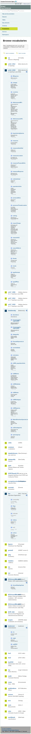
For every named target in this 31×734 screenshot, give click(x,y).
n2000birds (15, 373)
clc (13, 632)
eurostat (11, 487)
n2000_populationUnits (15, 363)
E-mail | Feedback (6, 728)
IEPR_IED (11, 612)
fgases (10, 544)
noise (10, 682)
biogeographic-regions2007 (15, 320)
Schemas (4, 25)
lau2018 (10, 662)
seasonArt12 (15, 237)
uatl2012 (15, 644)
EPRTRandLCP (13, 473)
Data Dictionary (14, 10)
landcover (11, 626)
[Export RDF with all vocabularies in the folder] (26, 72)
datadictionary (13, 453)
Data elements (5, 22)
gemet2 (10, 550)
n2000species (15, 408)
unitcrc (15, 533)
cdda (9, 443)
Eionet (8, 10)
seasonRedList (15, 248)
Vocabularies (5, 28)
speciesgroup (15, 434)
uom (9, 705)
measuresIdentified (15, 148)
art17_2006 (11, 292)
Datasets (4, 16)
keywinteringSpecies (15, 133)
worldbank (11, 717)
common (11, 447)
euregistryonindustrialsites (13, 481)
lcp (9, 670)
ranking (15, 215)
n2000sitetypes (15, 399)
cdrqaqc (15, 82)
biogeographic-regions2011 (15, 328)
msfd (9, 676)
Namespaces (5, 34)
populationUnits (15, 186)
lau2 (9, 657)
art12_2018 (11, 70)
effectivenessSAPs (15, 118)
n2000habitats (15, 384)
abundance (15, 314)
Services (4, 31)
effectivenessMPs (15, 102)
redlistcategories (15, 427)
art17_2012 (11, 298)
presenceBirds (15, 197)
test (9, 700)
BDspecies (15, 76)
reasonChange (15, 223)
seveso (10, 694)
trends (14, 266)
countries (15, 92)
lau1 (9, 653)
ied (9, 573)
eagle (14, 638)
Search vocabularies (10, 53)
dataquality (15, 334)
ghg (9, 554)
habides (10, 561)
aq (9, 58)
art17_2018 (11, 304)
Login (18, 3)
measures (15, 140)
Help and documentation (8, 14)
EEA (9, 1)
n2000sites (15, 392)
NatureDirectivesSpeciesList (15, 419)
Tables (4, 19)
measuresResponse (15, 171)
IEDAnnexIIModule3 (13, 594)
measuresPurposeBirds (15, 163)
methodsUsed (15, 179)
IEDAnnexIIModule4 (13, 604)
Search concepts (22, 53)
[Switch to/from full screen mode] (21, 4)
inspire (10, 620)
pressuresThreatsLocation (15, 205)
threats (15, 258)
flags (14, 506)
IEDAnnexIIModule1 (13, 579)
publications (12, 688)
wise (9, 711)
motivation (15, 355)
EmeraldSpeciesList (15, 341)
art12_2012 (11, 64)
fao (9, 493)
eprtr (9, 465)
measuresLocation (15, 155)
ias (9, 567)
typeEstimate (15, 272)
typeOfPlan (15, 281)
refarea (15, 520)
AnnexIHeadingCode (15, 585)
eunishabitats (15, 347)
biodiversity (12, 310)
